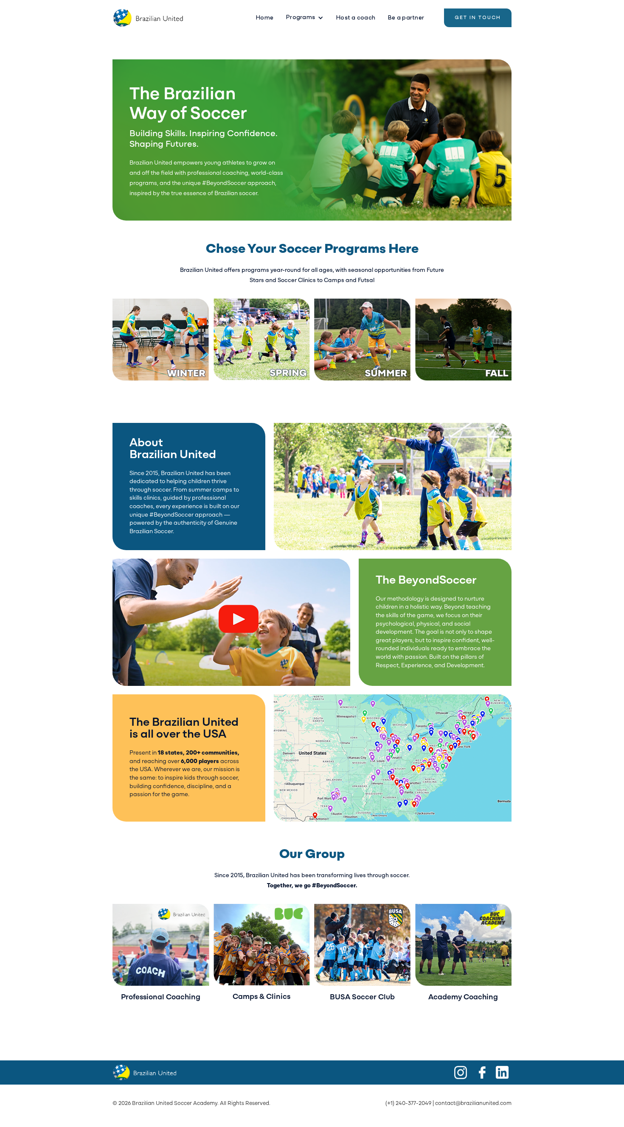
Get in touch (478, 17)
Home (264, 18)
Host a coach (355, 18)
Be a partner (406, 18)
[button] (305, 17)
